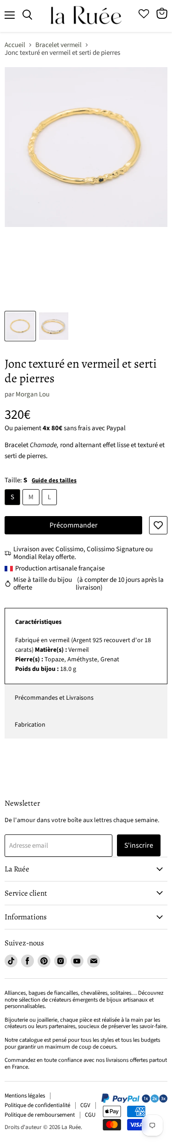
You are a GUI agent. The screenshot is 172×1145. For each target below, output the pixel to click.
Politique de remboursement (40, 1115)
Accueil (15, 45)
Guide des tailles (54, 480)
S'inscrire (138, 845)
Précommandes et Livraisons (54, 697)
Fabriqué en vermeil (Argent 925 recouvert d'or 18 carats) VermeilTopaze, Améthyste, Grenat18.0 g (83, 655)
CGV (85, 1105)
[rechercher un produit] (27, 15)
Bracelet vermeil (58, 45)
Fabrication (30, 724)
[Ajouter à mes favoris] (158, 525)
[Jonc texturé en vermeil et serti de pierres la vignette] (20, 326)
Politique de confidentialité (37, 1105)
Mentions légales (25, 1096)
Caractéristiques (38, 622)
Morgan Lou (33, 394)
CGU (90, 1115)
